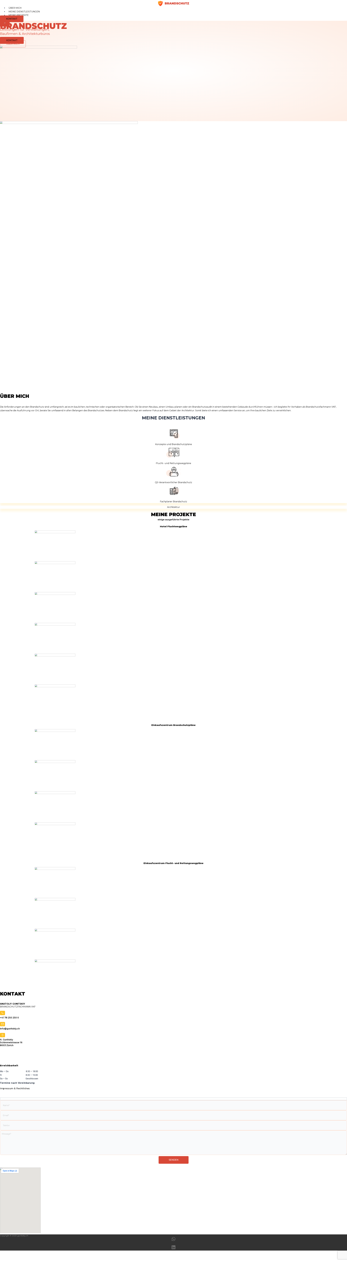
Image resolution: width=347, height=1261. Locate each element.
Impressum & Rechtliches (15, 1088)
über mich (15, 8)
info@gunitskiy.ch (10, 1028)
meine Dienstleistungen (24, 11)
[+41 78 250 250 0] (2, 1013)
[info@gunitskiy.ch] (2, 1024)
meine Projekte (19, 15)
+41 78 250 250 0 (9, 1017)
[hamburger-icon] (343, 8)
